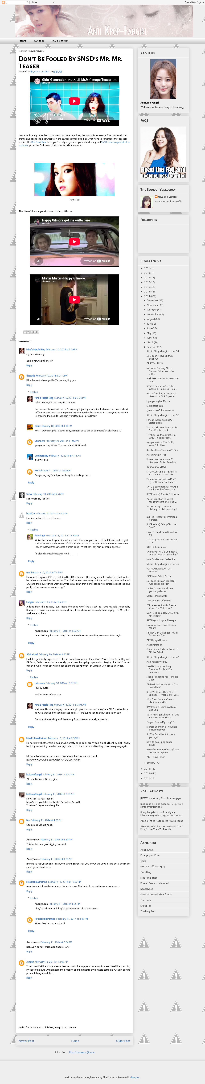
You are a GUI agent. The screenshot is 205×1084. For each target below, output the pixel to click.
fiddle (143, 861)
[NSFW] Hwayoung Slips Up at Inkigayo (160, 798)
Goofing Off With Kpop (152, 866)
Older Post (123, 1041)
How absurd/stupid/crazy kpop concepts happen (163, 751)
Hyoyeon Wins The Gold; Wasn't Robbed (160, 444)
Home (23, 40)
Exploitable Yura (155, 405)
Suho (29, 494)
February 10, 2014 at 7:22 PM (70, 397)
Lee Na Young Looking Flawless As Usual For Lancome (159, 669)
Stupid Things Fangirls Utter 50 (163, 415)
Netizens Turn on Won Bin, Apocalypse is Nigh (161, 582)
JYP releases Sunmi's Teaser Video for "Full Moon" (162, 607)
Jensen (30, 961)
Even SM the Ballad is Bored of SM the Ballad (162, 651)
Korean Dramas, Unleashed (154, 883)
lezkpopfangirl (34, 774)
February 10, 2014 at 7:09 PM (61, 349)
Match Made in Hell (156, 454)
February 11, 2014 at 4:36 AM (46, 820)
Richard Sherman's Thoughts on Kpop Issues (162, 728)
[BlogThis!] (28, 332)
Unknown (40, 440)
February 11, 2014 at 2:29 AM (58, 794)
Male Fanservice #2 (157, 661)
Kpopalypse (146, 889)
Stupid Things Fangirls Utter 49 (163, 564)
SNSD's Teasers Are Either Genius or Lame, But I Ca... (162, 387)
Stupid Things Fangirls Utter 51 (163, 351)
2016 (147, 287)
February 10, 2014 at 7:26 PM (48, 494)
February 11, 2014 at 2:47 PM (72, 918)
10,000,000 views (156, 466)
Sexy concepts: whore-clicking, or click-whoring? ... (162, 509)
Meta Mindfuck (154, 644)
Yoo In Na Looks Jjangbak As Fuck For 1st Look (162, 429)
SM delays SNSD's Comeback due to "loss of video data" (162, 553)
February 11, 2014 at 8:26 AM (56, 859)
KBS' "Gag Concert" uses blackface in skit (160, 701)
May (149, 333)
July (149, 323)
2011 (147, 778)
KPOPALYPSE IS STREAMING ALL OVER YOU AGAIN (162, 473)
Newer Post (26, 1041)
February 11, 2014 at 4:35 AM (54, 470)
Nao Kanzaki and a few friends (156, 894)
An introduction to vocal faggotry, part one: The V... (162, 500)
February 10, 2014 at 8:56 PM (64, 738)
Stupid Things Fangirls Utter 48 (163, 657)
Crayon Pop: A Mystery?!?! (161, 722)
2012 (147, 773)
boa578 (30, 513)
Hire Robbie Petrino (36, 738)
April (149, 337)
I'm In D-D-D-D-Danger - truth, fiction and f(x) (162, 634)
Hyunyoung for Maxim (158, 401)
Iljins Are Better (148, 877)
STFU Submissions (156, 547)
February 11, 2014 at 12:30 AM (62, 535)
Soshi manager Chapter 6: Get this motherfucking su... (163, 716)
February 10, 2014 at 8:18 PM (56, 426)
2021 (147, 268)
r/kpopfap (145, 905)
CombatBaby (41, 455)
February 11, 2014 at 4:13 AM (65, 455)
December (153, 300)
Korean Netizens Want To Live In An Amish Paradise (161, 461)
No (36, 470)
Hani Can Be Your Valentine (161, 559)
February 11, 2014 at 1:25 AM (58, 774)
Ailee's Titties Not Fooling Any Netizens (161, 820)
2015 (147, 291)
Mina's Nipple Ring (35, 349)
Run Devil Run (38, 142)
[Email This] (25, 332)
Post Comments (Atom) (81, 1052)
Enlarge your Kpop (150, 855)
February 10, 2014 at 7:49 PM (47, 572)
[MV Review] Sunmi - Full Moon (163, 494)
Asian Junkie (147, 849)
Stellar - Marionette (157, 596)
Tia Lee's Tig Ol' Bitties (159, 600)
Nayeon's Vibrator (167, 197)
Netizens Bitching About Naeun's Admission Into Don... (160, 371)
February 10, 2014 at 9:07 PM (61, 683)
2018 (147, 277)
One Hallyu (146, 900)
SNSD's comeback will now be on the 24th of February (162, 488)
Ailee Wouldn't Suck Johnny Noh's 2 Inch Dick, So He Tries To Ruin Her (161, 828)
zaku (37, 426)
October (152, 309)
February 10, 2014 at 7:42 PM (51, 513)
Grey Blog (145, 872)
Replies (34, 392)
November (153, 305)
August (151, 319)
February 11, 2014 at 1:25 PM (64, 904)
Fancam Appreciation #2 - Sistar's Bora (160, 421)
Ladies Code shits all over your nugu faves (160, 590)
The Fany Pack (148, 911)
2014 (147, 296)
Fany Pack (40, 535)
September (153, 314)
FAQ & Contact (60, 40)
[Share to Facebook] (34, 332)
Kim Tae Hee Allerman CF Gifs (162, 450)
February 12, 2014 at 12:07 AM (51, 961)
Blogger (135, 1077)
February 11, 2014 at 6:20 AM (56, 839)
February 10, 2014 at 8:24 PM (50, 602)
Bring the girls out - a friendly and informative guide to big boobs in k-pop (161, 814)
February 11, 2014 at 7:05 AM (70, 704)
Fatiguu (30, 602)
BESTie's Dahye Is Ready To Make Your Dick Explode (161, 395)
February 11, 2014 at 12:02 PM (64, 881)
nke (28, 572)
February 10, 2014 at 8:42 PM (54, 654)
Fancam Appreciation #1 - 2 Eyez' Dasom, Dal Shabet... (162, 481)
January (151, 762)
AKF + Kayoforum (156, 757)
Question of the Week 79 (160, 410)
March (150, 342)
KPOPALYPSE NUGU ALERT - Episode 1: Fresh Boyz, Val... (163, 693)
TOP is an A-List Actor (159, 576)
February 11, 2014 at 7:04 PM (56, 942)
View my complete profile (168, 201)
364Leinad (32, 654)
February (152, 347)
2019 (147, 273)
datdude (30, 375)
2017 (147, 282)
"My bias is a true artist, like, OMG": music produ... (161, 436)
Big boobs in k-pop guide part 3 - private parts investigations (161, 805)
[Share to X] (31, 332)
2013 (147, 768)
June (149, 328)
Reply (29, 365)
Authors (39, 40)
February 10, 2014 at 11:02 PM (62, 440)
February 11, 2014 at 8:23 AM (64, 631)
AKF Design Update (157, 640)
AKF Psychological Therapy (161, 620)
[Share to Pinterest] (37, 332)
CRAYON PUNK (155, 363)
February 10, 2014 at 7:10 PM (51, 375)
